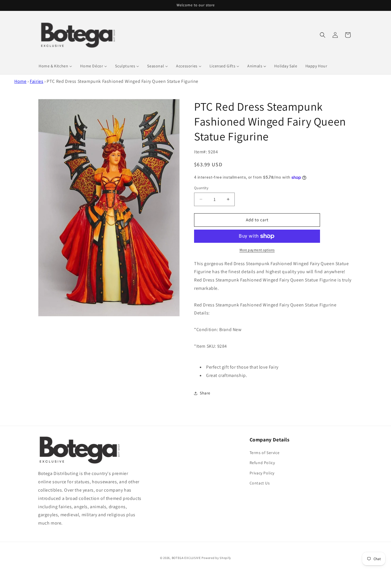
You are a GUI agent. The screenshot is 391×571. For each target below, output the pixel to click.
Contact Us (260, 483)
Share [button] (205, 393)
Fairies (36, 81)
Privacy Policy (262, 473)
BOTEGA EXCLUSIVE (186, 558)
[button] (322, 35)
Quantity (201, 187)
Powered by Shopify (216, 558)
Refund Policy (262, 462)
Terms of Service (265, 452)
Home (20, 81)
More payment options (257, 250)
